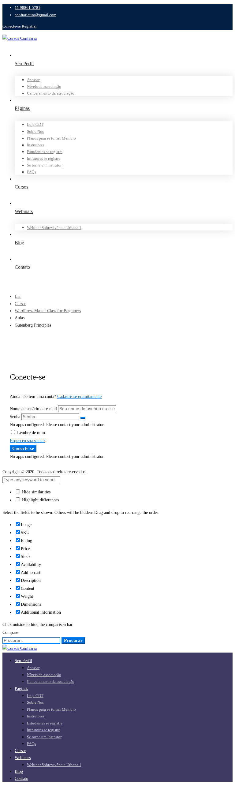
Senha (15, 416)
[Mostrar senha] (82, 418)
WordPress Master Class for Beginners (48, 311)
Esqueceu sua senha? (27, 440)
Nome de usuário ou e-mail (33, 408)
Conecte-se (11, 26)
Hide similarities (35, 492)
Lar (18, 296)
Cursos (20, 303)
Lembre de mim (30, 432)
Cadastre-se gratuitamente (79, 396)
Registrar (29, 26)
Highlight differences (40, 500)
